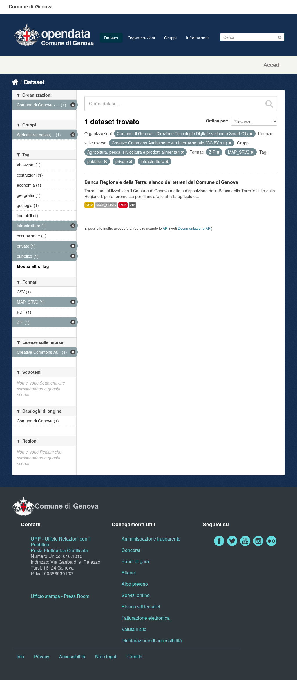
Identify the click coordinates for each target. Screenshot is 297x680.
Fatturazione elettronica (146, 617)
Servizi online (136, 595)
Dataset (111, 38)
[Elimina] (251, 133)
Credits (134, 656)
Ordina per (216, 121)
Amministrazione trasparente (151, 538)
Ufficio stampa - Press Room (60, 596)
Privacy (41, 656)
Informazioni (197, 38)
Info (20, 656)
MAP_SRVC (106, 204)
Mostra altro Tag (33, 266)
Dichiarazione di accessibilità (152, 640)
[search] (269, 103)
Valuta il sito (134, 629)
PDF (122, 204)
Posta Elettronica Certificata (59, 550)
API (165, 228)
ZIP (132, 204)
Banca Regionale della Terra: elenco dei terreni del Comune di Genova (161, 182)
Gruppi (170, 38)
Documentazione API (194, 228)
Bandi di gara (135, 561)
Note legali (106, 656)
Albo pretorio (135, 584)
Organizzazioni (141, 38)
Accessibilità (72, 656)
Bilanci (129, 572)
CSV (89, 204)
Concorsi (131, 550)
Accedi (271, 65)
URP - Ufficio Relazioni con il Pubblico (61, 541)
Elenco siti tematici (141, 606)
